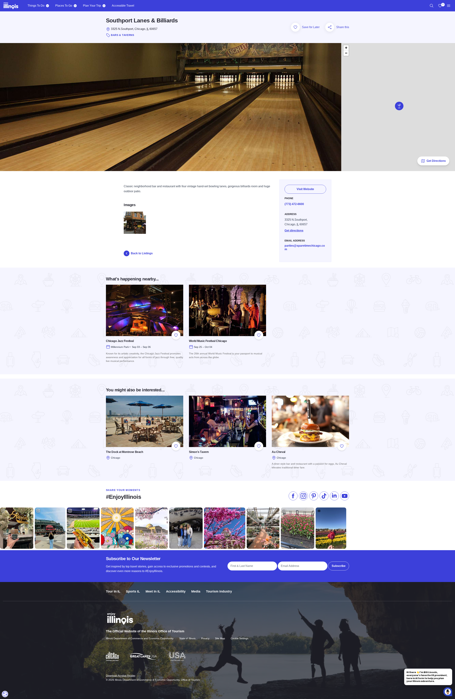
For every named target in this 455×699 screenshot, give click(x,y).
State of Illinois (187, 638)
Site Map (220, 638)
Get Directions (436, 160)
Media (195, 591)
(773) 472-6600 (294, 204)
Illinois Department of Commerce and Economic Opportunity (139, 638)
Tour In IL (113, 591)
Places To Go (63, 5)
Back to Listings (142, 253)
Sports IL (133, 591)
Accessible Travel (123, 5)
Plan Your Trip (92, 5)
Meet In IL (153, 591)
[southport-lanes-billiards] (135, 223)
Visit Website (305, 189)
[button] (399, 106)
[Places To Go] (75, 6)
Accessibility (176, 591)
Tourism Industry (219, 591)
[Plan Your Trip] (104, 6)
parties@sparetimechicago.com (305, 247)
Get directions (294, 230)
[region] (431, 6)
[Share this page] (329, 27)
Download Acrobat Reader (120, 675)
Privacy (205, 638)
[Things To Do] (47, 6)
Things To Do (36, 5)
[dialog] (5, 694)
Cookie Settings (239, 638)
